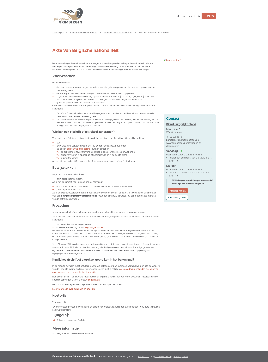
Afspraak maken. (178, 190)
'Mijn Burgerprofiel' (94, 227)
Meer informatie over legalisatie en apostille (73, 288)
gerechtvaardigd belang (78, 148)
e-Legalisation (93, 279)
